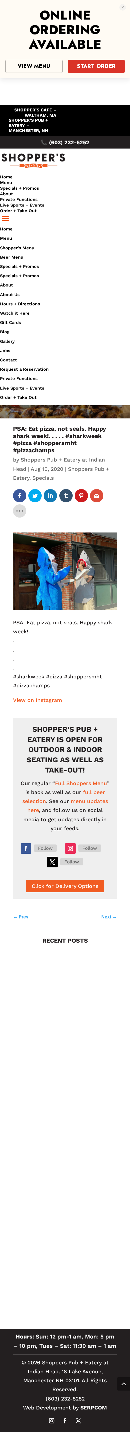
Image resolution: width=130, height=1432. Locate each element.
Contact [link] (8, 359)
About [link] (6, 193)
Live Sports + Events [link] (22, 205)
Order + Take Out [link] (18, 210)
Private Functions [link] (19, 199)
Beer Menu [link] (11, 257)
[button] (65, 219)
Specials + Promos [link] (19, 188)
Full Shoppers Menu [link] (81, 783)
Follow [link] (45, 848)
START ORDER (96, 66)
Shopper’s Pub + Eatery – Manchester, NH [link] (28, 125)
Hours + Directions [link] (20, 303)
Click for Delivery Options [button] (65, 886)
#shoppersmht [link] (34, 1277)
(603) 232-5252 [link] (69, 142)
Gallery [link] (7, 341)
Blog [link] (4, 331)
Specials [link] (43, 478)
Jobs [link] (5, 350)
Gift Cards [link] (10, 322)
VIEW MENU (34, 66)
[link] (33, 168)
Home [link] (6, 176)
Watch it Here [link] (15, 313)
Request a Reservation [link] (24, 369)
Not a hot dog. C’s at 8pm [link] (45, 1030)
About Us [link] (10, 294)
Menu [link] (6, 182)
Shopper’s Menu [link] (17, 247)
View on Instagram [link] (37, 700)
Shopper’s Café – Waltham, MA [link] (35, 112)
